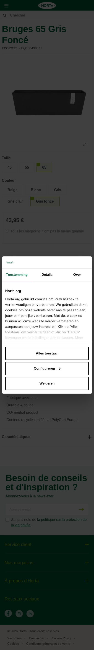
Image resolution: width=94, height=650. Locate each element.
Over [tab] (77, 274)
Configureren (44, 368)
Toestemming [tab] (17, 274)
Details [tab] (47, 274)
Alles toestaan (47, 353)
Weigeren (47, 383)
